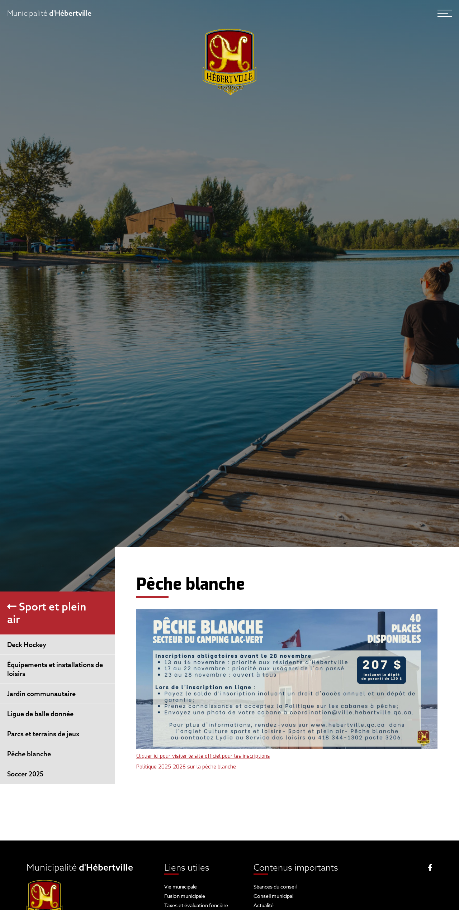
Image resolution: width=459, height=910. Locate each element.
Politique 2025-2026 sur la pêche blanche (186, 766)
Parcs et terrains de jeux (43, 734)
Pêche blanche (29, 754)
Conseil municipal (273, 895)
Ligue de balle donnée (40, 714)
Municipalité (49, 13)
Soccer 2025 (25, 774)
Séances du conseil (275, 886)
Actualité (264, 905)
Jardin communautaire (41, 694)
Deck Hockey (26, 645)
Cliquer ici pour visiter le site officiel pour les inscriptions (203, 756)
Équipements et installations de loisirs (55, 669)
